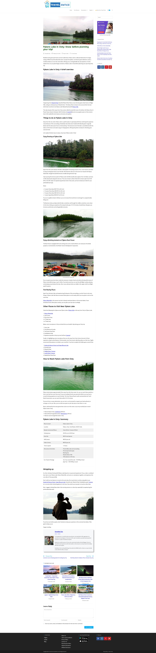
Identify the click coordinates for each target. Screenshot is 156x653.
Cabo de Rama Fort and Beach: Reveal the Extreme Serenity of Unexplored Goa (68, 577)
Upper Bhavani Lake (60, 482)
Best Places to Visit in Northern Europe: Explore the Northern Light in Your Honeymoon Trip (85, 579)
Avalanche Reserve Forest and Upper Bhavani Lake (56, 345)
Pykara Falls (75, 107)
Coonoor (68, 335)
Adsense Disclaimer (66, 645)
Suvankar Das (47, 53)
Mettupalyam (64, 413)
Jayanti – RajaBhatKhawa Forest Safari (51, 595)
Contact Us (64, 641)
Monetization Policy (66, 643)
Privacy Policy (65, 639)
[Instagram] (102, 67)
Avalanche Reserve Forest (49, 482)
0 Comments (74, 53)
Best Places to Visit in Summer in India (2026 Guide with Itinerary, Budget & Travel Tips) (85, 596)
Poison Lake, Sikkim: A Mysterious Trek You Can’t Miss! (68, 595)
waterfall (69, 112)
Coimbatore (58, 411)
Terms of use (110, 651)
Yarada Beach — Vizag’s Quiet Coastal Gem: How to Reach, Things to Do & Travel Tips (51, 577)
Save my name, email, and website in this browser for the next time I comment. (64, 623)
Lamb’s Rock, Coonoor (49, 353)
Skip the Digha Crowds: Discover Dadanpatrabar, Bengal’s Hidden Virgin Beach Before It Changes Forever (104, 49)
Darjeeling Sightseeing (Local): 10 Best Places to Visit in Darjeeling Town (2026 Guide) (104, 54)
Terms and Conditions (67, 637)
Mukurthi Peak (55, 103)
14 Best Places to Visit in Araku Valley (103, 45)
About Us (64, 635)
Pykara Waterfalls (47, 300)
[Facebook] (99, 67)
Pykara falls (71, 310)
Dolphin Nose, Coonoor (49, 351)
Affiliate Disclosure (66, 647)
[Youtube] (110, 67)
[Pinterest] (106, 67)
